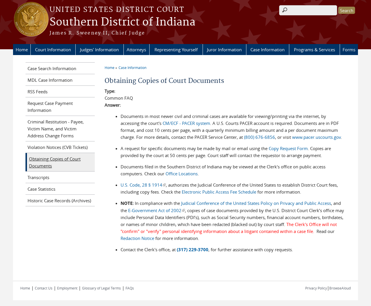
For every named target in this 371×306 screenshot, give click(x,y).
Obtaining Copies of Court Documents (55, 162)
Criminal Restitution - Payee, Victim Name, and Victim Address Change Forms (56, 129)
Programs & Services (314, 49)
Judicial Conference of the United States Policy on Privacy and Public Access (256, 203)
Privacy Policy (316, 288)
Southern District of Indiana (122, 22)
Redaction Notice (137, 238)
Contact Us (43, 288)
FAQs (130, 288)
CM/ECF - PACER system (186, 123)
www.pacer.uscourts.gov (316, 137)
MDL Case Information (50, 80)
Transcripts (38, 177)
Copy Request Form (288, 148)
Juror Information (224, 49)
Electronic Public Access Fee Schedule (219, 192)
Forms (349, 49)
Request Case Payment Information (50, 106)
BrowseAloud (340, 288)
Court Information (53, 49)
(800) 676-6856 (259, 137)
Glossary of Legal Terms (101, 288)
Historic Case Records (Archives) (59, 200)
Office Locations (182, 173)
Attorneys (136, 49)
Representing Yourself (176, 49)
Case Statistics (41, 189)
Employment (67, 288)
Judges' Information (99, 49)
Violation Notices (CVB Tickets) (58, 147)
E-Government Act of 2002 (156, 210)
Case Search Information (52, 68)
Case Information (267, 49)
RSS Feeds (38, 91)
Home (22, 49)
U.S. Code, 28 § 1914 (143, 185)
